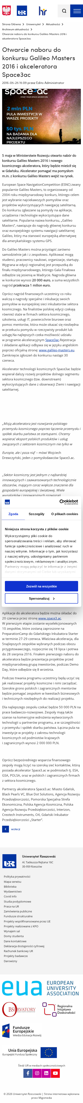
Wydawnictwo (13, 891)
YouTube (55, 1073)
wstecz (15, 829)
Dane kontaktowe (15, 941)
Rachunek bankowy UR (18, 951)
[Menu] (76, 10)
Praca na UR (11, 906)
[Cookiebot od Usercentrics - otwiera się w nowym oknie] (59, 502)
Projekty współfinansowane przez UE (27, 921)
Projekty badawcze (16, 956)
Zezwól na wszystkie (41, 586)
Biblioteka (10, 886)
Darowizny (10, 961)
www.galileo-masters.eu (56, 350)
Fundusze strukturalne (18, 916)
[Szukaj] (64, 10)
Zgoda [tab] (13, 514)
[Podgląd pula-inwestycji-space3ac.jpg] (41, 116)
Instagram (37, 1073)
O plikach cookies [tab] (64, 514)
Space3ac (52, 340)
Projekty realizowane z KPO (21, 926)
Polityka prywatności (17, 876)
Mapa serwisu (12, 882)
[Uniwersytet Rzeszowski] (22, 10)
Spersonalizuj (39, 598)
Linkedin (46, 1073)
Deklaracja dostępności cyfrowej (24, 946)
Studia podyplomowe (17, 901)
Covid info (10, 896)
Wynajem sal (12, 931)
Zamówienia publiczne (18, 911)
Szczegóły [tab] (36, 514)
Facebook (27, 1073)
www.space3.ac (49, 618)
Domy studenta (14, 936)
